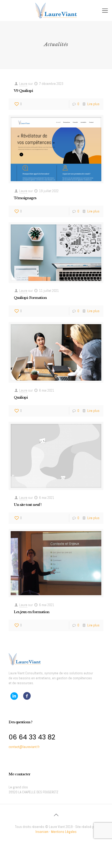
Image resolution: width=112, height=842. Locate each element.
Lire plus (93, 104)
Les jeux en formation (31, 612)
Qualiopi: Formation (30, 298)
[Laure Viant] (56, 10)
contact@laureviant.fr (24, 747)
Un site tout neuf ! (27, 504)
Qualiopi (21, 397)
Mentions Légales (64, 832)
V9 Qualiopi (23, 91)
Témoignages (25, 198)
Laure (23, 83)
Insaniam (41, 832)
